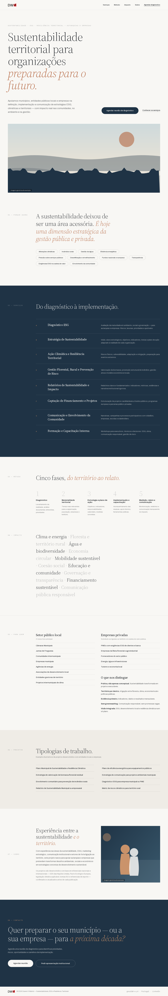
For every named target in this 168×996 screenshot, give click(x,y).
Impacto (127, 5)
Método (117, 5)
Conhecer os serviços (151, 110)
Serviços (106, 5)
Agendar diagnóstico (152, 5)
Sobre (137, 5)
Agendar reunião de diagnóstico (120, 111)
